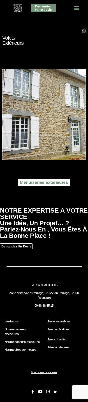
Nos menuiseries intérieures (22, 342)
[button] (76, 8)
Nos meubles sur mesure (20, 349)
